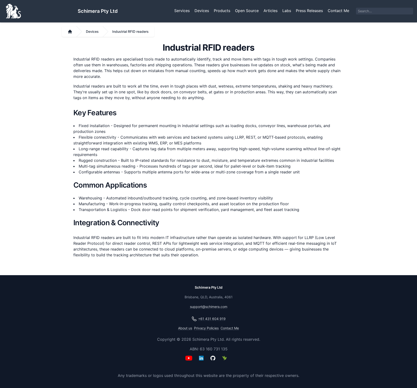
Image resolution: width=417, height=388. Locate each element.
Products (222, 10)
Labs (286, 10)
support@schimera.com (208, 307)
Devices (202, 10)
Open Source (247, 10)
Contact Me (338, 10)
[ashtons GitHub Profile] (214, 361)
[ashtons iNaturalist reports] (226, 361)
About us (185, 328)
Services (182, 10)
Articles (271, 10)
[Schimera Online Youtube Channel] (191, 361)
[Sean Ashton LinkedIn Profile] (202, 361)
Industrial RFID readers (130, 31)
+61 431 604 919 (212, 319)
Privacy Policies (206, 328)
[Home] (70, 31)
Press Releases (309, 10)
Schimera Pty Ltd (98, 11)
